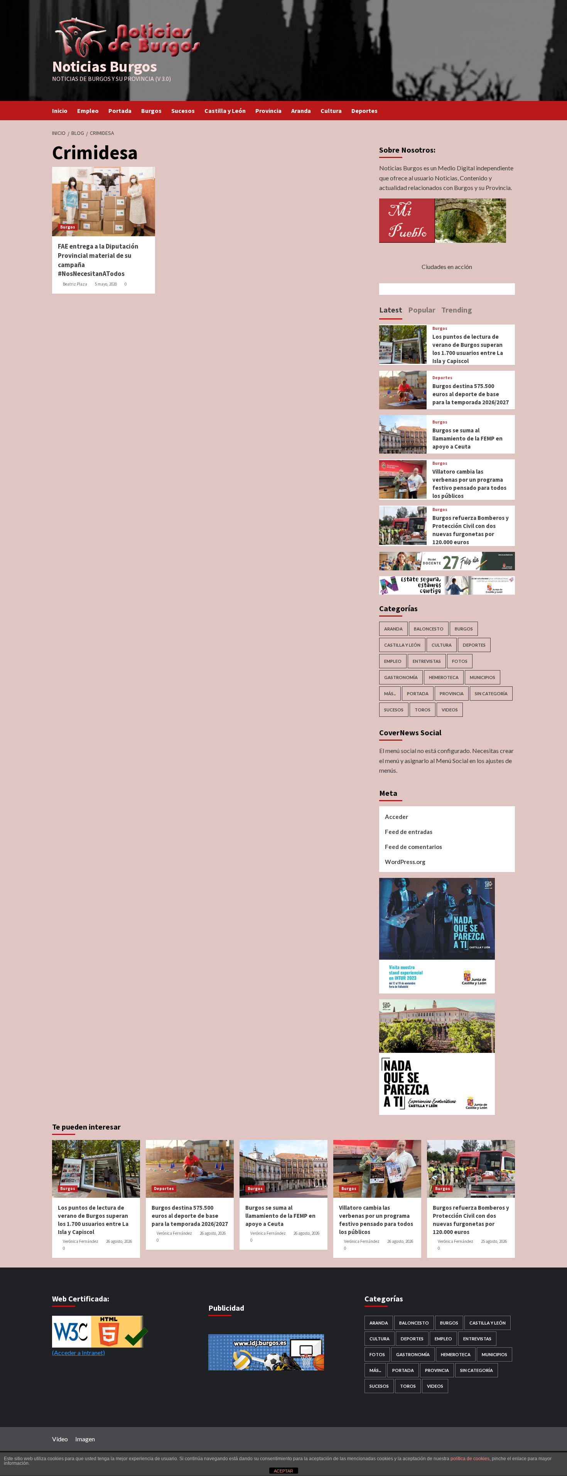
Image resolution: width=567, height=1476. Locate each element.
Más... (390, 693)
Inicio (60, 110)
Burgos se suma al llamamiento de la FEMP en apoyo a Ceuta (467, 438)
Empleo (88, 110)
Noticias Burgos (104, 66)
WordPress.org (405, 861)
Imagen (85, 1438)
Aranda (301, 110)
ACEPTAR (283, 1471)
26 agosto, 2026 (119, 1241)
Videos (450, 709)
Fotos (459, 661)
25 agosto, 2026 (494, 1241)
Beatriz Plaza (75, 284)
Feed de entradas (408, 831)
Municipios (482, 677)
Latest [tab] (390, 309)
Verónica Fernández (80, 1241)
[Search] (510, 111)
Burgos (151, 110)
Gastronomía (401, 677)
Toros (422, 709)
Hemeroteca (444, 677)
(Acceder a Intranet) (78, 1352)
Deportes (364, 110)
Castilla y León (225, 110)
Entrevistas (427, 661)
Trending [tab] (456, 309)
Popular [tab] (421, 309)
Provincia (268, 110)
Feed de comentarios (413, 846)
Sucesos (183, 110)
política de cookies (470, 1458)
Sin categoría (491, 693)
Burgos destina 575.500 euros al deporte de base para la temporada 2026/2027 (470, 394)
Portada (120, 110)
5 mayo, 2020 (106, 284)
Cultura (331, 110)
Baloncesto (429, 628)
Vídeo (60, 1438)
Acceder (396, 816)
